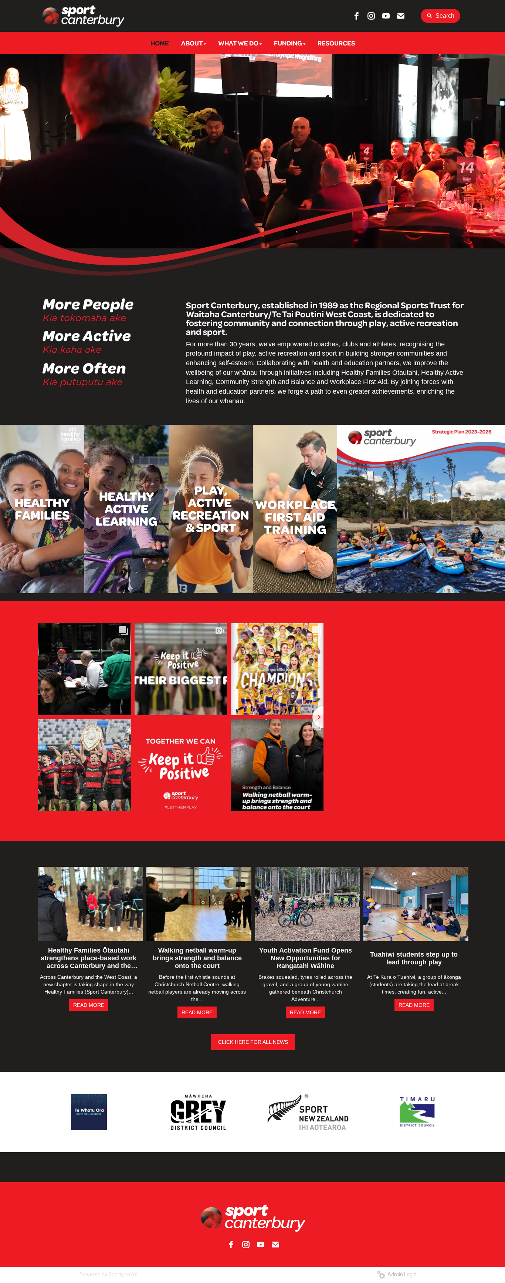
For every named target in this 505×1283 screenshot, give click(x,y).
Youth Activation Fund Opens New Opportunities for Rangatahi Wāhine (305, 958)
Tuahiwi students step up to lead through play (414, 958)
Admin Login (401, 1274)
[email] (400, 16)
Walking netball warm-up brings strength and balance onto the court (197, 958)
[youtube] (386, 16)
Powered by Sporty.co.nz (108, 1274)
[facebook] (356, 16)
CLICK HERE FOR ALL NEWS (253, 1042)
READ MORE (88, 1005)
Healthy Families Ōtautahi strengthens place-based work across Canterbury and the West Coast (88, 958)
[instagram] (371, 16)
